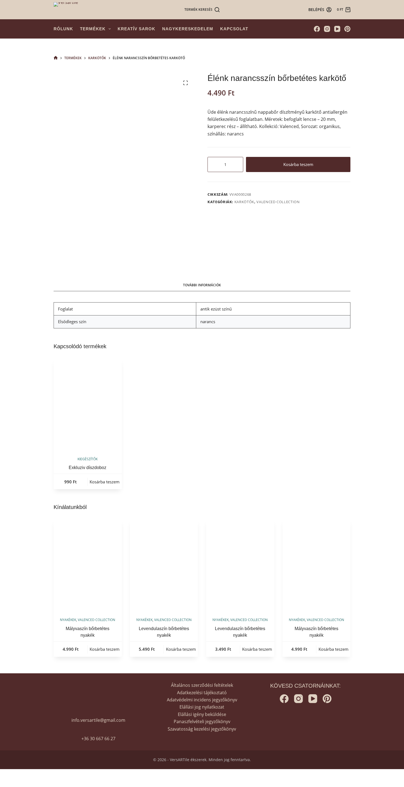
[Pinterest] (347, 29)
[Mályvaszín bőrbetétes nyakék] (88, 564)
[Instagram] (327, 29)
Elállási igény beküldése (202, 714)
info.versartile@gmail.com (98, 720)
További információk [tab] (202, 285)
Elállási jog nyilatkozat (201, 707)
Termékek (93, 28)
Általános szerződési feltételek (202, 685)
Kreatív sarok (136, 28)
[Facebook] (317, 29)
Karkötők (244, 201)
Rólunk (63, 28)
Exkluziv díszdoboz (87, 467)
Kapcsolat (234, 28)
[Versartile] (66, 9)
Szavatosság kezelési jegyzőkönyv (202, 729)
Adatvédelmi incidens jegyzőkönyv (202, 700)
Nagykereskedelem (187, 28)
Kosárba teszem (298, 164)
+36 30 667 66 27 (98, 739)
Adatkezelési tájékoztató (202, 693)
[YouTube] (337, 29)
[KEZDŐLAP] (56, 58)
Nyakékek (68, 619)
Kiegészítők (88, 459)
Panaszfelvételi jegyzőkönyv (202, 721)
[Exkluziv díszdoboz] (88, 404)
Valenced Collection (278, 201)
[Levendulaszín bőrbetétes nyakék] (164, 564)
